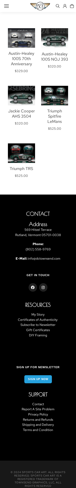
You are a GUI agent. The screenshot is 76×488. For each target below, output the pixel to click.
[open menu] (6, 6)
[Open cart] (72, 6)
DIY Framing (38, 335)
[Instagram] (43, 287)
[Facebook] (33, 287)
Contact (38, 404)
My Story (38, 314)
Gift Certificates (38, 330)
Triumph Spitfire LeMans (54, 116)
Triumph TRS (21, 168)
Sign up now (38, 379)
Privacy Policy (38, 414)
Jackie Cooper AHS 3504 (21, 113)
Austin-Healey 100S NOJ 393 (54, 56)
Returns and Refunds (38, 420)
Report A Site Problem (38, 409)
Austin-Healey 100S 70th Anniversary (21, 58)
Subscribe (27, 325)
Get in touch (38, 275)
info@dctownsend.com (44, 258)
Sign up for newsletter (38, 367)
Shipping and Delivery (38, 425)
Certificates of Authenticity (38, 320)
